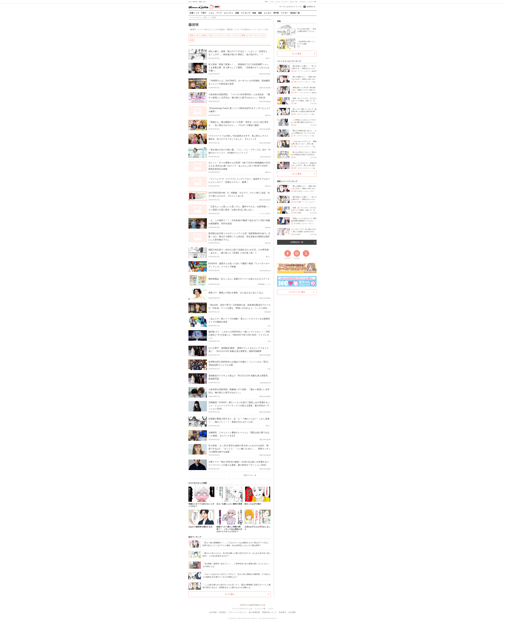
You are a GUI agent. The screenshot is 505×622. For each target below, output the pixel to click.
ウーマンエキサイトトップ (290, 7)
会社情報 (213, 612)
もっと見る (229, 594)
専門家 (276, 13)
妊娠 (204, 35)
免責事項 (282, 612)
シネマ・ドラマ (231, 35)
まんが (292, 1)
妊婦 (191, 40)
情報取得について (269, 612)
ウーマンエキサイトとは (242, 609)
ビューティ (284, 1)
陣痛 (243, 35)
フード (219, 13)
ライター (284, 13)
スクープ (252, 35)
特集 (254, 13)
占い (296, 1)
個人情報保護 (254, 612)
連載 (260, 13)
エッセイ (267, 13)
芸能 (191, 35)
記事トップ (194, 13)
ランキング (245, 13)
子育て (266, 1)
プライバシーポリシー (237, 612)
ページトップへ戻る (297, 292)
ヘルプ (270, 609)
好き (211, 35)
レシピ (278, 1)
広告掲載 (292, 612)
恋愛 (237, 13)
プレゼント (303, 1)
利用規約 (222, 612)
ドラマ (219, 35)
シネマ (262, 35)
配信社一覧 (295, 13)
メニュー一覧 (312, 1)
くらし (272, 1)
